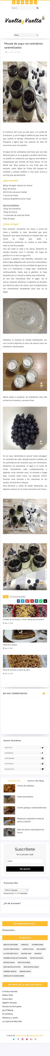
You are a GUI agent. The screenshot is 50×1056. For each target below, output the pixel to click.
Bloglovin (9, 769)
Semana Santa (25, 971)
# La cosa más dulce (17, 597)
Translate (23, 893)
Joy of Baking (7, 1010)
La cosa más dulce (14, 52)
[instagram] (22, 2)
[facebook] (18, 2)
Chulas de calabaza (25, 785)
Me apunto (25, 869)
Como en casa (28, 949)
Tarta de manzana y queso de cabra (16, 670)
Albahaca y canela (10, 1017)
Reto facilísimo (24, 962)
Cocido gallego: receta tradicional (31, 807)
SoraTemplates (20, 1035)
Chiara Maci (7, 999)
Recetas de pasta (36, 958)
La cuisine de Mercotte (12, 1021)
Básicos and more (11, 945)
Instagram (9, 758)
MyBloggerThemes (36, 1035)
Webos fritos (7, 995)
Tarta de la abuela (10, 645)
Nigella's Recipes (9, 1002)
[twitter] (13, 2)
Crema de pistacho (25, 796)
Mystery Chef (26, 953)
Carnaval (25, 945)
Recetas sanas (9, 962)
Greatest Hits (14, 781)
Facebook (9, 753)
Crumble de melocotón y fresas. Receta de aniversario (23, 619)
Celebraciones (37, 945)
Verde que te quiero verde (14, 976)
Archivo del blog (36, 781)
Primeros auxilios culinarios (15, 958)
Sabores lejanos (10, 971)
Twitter (8, 747)
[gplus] (31, 2)
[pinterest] (26, 2)
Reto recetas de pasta (12, 967)
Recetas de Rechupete (11, 1006)
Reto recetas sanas (31, 967)
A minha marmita (9, 991)
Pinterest (9, 764)
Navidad (37, 953)
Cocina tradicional (11, 949)
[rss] (35, 2)
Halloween (41, 949)
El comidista (7, 1014)
